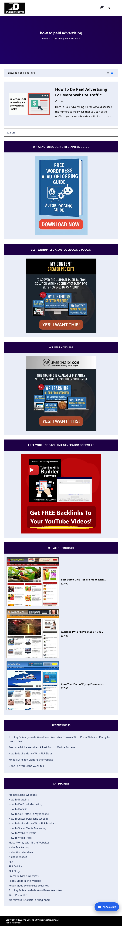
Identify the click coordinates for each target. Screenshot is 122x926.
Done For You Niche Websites (26, 766)
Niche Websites (18, 857)
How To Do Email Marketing (25, 804)
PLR (11, 861)
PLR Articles (16, 866)
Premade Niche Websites (24, 876)
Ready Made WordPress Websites (29, 885)
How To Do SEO (18, 809)
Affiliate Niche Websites (23, 794)
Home (44, 38)
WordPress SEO (18, 895)
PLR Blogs (14, 871)
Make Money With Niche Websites (29, 842)
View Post (29, 103)
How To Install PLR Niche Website (28, 818)
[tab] (108, 72)
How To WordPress (20, 838)
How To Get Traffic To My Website (29, 814)
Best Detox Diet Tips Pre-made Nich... (83, 579)
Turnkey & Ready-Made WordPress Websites (35, 890)
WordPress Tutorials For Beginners (30, 900)
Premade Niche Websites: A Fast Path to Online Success (42, 747)
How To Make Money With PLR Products (33, 823)
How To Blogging (19, 799)
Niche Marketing (19, 847)
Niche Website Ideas (21, 852)
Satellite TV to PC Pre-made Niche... (82, 631)
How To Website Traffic (22, 833)
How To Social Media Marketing (28, 828)
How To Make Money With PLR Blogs (30, 753)
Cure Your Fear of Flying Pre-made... (82, 684)
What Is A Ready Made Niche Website (31, 759)
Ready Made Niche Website (25, 881)
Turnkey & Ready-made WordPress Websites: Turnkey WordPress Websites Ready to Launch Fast (59, 739)
